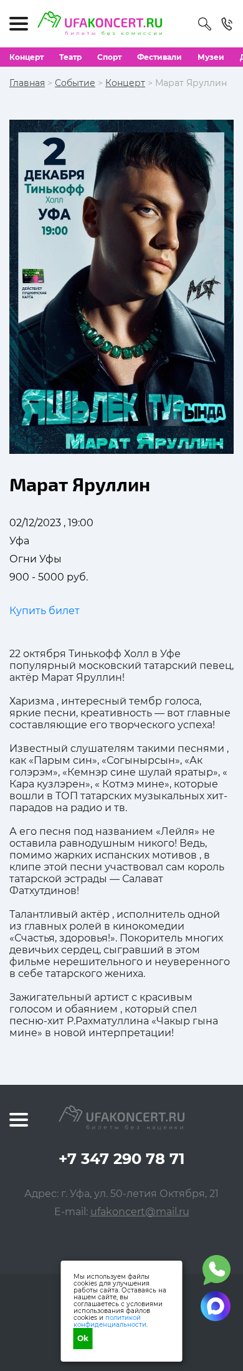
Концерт (26, 57)
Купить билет (44, 611)
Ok (82, 1338)
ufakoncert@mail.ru (139, 1212)
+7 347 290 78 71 (121, 1159)
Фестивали (159, 57)
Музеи (211, 57)
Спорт (109, 57)
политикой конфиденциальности (110, 1321)
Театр (70, 57)
